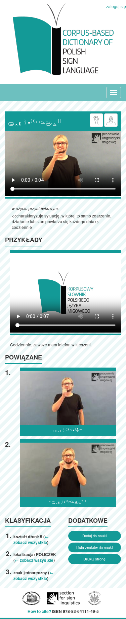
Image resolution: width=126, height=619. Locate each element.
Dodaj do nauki (94, 535)
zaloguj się (116, 6)
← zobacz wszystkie (31, 539)
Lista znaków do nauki (94, 547)
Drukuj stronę (94, 558)
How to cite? (39, 611)
